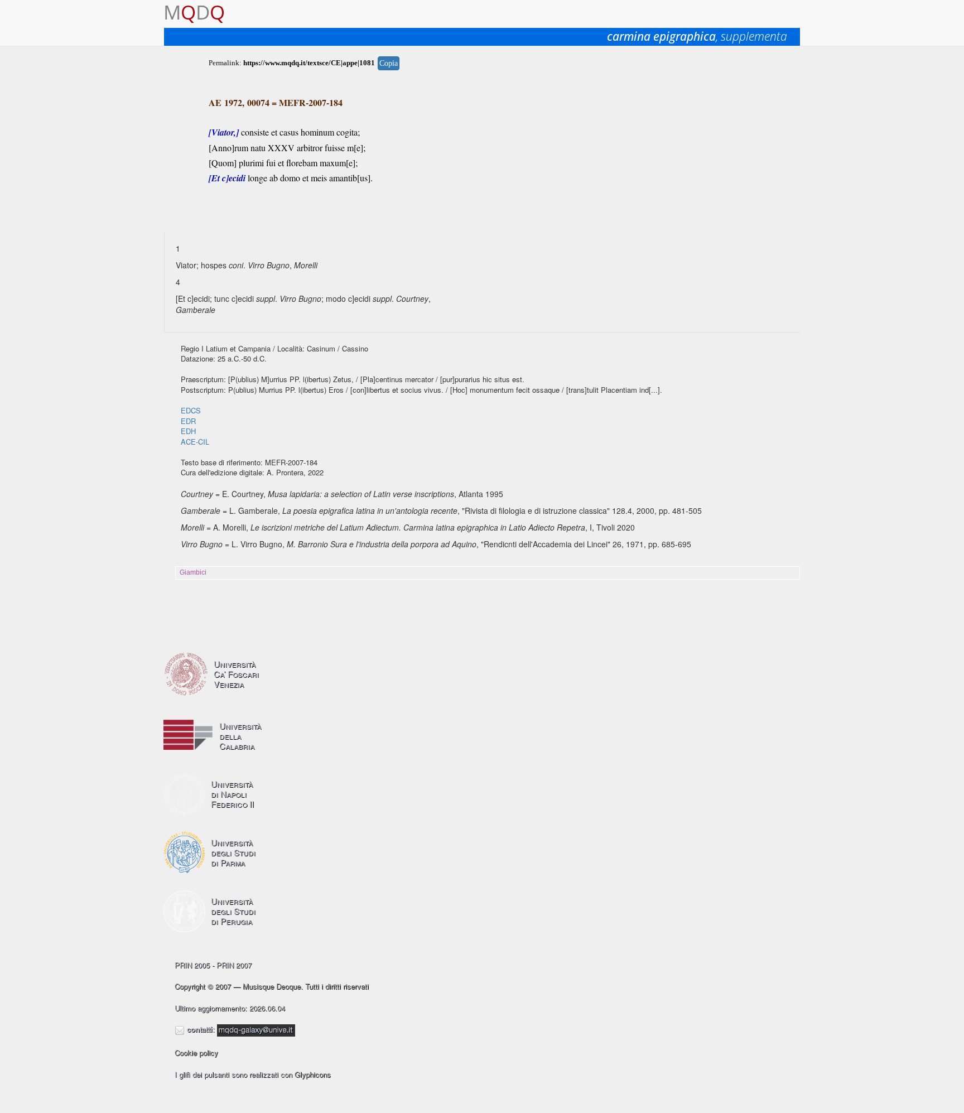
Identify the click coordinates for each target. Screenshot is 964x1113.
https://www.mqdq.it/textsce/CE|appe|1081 (309, 63)
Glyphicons (313, 1074)
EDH (188, 431)
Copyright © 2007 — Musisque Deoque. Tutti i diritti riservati (272, 986)
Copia (388, 63)
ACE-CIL (195, 441)
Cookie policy (196, 1052)
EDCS (191, 410)
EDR (188, 421)
